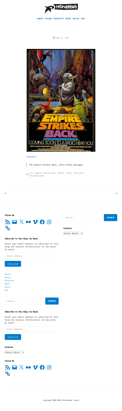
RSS (83, 18)
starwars (31, 156)
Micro (48, 18)
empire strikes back (45, 173)
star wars (78, 173)
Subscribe (13, 264)
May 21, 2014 (62, 38)
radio (69, 173)
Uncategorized (37, 176)
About (40, 18)
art (31, 173)
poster (61, 173)
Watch (76, 18)
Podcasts (59, 18)
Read (68, 18)
